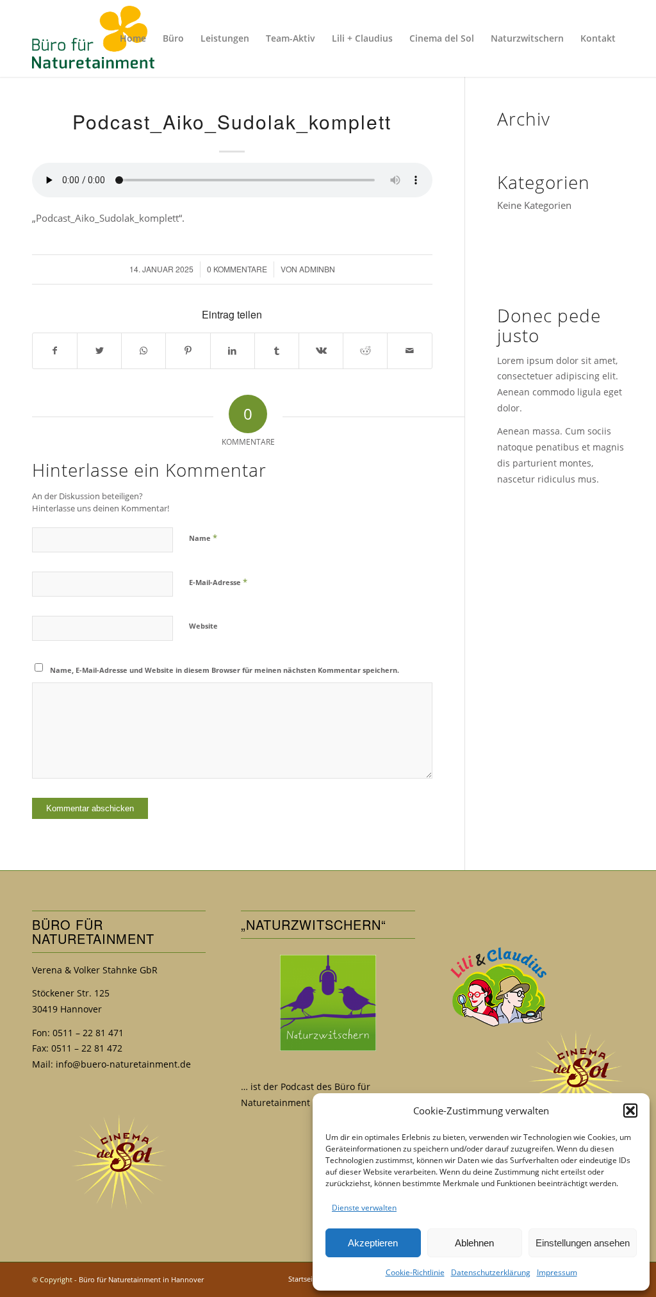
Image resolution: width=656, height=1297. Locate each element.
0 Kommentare (237, 268)
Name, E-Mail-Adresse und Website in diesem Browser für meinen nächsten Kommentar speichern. (224, 670)
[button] (630, 1110)
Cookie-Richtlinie (415, 1272)
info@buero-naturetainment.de (123, 1064)
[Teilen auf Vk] (321, 350)
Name (203, 537)
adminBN (317, 268)
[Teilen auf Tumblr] (277, 350)
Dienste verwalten (364, 1207)
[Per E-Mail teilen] (409, 350)
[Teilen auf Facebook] (55, 350)
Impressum (557, 1272)
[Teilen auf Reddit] (365, 350)
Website (203, 626)
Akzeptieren (373, 1242)
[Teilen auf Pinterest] (187, 350)
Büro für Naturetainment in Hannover (141, 1279)
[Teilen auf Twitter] (99, 350)
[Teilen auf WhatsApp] (143, 350)
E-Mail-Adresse (218, 582)
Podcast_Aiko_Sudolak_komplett (231, 121)
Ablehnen (474, 1242)
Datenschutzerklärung (490, 1272)
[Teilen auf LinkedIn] (232, 350)
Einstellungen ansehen (583, 1242)
